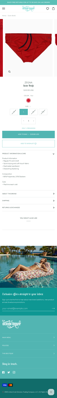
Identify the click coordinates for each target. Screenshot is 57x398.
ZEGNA (28, 82)
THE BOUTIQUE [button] (7, 353)
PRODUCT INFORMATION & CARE (14, 154)
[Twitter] (8, 372)
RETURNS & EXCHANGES (11, 208)
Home (4, 16)
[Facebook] (3, 372)
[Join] (51, 308)
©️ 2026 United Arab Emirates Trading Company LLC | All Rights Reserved (27, 392)
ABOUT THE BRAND (9, 194)
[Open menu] (5, 8)
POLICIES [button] (5, 345)
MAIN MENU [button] (6, 337)
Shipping (5, 201)
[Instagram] (14, 372)
